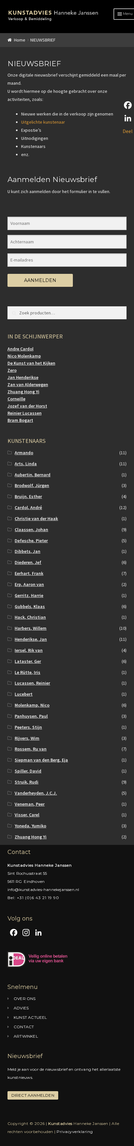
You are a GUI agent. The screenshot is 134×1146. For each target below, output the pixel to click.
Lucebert (24, 694)
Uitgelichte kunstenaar (43, 122)
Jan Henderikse (22, 377)
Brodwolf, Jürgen (32, 485)
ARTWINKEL (26, 1036)
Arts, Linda (26, 464)
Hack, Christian (30, 617)
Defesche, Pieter (31, 540)
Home (19, 40)
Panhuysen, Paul (31, 716)
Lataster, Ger (28, 661)
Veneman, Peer (30, 804)
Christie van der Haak (36, 518)
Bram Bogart (20, 420)
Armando (24, 453)
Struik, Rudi (26, 782)
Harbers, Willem (31, 628)
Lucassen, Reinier (32, 683)
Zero (12, 370)
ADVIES (21, 1008)
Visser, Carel (27, 815)
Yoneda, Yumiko (30, 826)
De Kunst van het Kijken (31, 363)
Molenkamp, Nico (32, 705)
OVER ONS (25, 998)
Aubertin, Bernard (32, 475)
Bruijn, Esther (28, 496)
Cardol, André (28, 507)
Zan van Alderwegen (27, 384)
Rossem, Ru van (31, 749)
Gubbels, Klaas (30, 606)
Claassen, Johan (31, 529)
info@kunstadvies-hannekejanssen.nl (43, 889)
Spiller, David (28, 771)
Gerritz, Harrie (29, 595)
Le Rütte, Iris (27, 672)
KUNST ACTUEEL (30, 1017)
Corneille (16, 399)
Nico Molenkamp (24, 356)
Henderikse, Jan (31, 639)
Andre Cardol (20, 349)
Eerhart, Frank (29, 573)
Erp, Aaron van (29, 584)
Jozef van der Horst (27, 406)
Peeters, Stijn (28, 727)
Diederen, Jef (28, 562)
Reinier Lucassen (24, 413)
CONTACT (24, 1026)
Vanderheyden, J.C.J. (36, 793)
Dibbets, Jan (27, 551)
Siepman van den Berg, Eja (41, 760)
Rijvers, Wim (27, 738)
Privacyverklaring (75, 1131)
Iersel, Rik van (29, 650)
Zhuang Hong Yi (23, 392)
